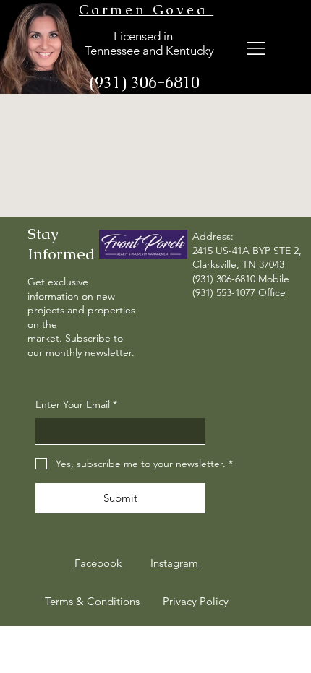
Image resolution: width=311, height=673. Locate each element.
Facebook (98, 563)
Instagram (174, 563)
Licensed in (127, 36)
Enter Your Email (76, 404)
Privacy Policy (196, 601)
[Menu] (257, 48)
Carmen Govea (146, 10)
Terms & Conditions (92, 601)
